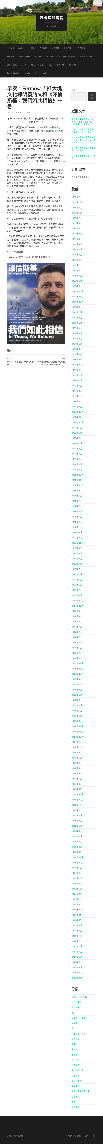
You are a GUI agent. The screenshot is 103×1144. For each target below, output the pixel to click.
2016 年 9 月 (76, 805)
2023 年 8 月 (76, 370)
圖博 (41, 65)
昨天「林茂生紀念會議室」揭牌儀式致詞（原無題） (83, 130)
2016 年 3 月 (76, 836)
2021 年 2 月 (76, 527)
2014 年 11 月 (77, 915)
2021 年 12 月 (77, 475)
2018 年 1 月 (76, 721)
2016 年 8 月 (76, 810)
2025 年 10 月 (77, 239)
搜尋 (73, 90)
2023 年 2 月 (76, 401)
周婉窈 (27, 112)
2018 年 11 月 (77, 668)
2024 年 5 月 (76, 328)
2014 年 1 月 (76, 967)
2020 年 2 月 (76, 590)
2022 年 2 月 (76, 464)
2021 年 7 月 (76, 501)
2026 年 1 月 (76, 223)
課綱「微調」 (12, 65)
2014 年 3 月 (76, 957)
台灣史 (32, 48)
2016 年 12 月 (77, 789)
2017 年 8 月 (76, 747)
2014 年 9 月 (76, 925)
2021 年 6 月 (76, 506)
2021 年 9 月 (76, 490)
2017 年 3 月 (76, 773)
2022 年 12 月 (77, 412)
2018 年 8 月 (76, 684)
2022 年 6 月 (76, 443)
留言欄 (55, 130)
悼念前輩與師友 (13, 73)
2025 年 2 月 (76, 281)
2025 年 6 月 (76, 260)
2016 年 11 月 (77, 794)
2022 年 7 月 (76, 438)
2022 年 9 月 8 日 (14, 112)
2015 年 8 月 (76, 873)
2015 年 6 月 (76, 883)
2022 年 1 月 (76, 469)
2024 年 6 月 (76, 323)
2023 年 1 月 (76, 406)
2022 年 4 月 (76, 453)
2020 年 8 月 (76, 558)
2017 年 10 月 (77, 737)
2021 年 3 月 (76, 522)
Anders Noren (82, 1136)
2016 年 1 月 (76, 846)
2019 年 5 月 (76, 637)
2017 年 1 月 (76, 784)
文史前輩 (55, 48)
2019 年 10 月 (77, 611)
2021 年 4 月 (76, 516)
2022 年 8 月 (76, 433)
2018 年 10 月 (77, 674)
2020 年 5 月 (76, 574)
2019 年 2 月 (76, 653)
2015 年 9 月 (76, 867)
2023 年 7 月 (76, 375)
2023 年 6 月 (76, 380)
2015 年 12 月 (77, 852)
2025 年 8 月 (76, 249)
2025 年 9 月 (76, 244)
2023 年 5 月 (76, 385)
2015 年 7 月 (76, 878)
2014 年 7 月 (76, 936)
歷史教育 (43, 48)
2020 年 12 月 (77, 537)
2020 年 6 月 (76, 569)
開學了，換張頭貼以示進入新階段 (20, 362)
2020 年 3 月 (76, 584)
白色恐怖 (81, 48)
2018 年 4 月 (76, 705)
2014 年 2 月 (76, 962)
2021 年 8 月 (76, 495)
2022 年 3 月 (76, 459)
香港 (33, 65)
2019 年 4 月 (76, 642)
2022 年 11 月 (77, 417)
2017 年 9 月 (76, 742)
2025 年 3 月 (76, 275)
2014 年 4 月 (76, 951)
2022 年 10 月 (77, 422)
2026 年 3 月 (76, 212)
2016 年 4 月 (76, 831)
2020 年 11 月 (77, 543)
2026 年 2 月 (76, 218)
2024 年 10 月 (77, 302)
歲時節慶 (72, 65)
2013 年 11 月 (77, 978)
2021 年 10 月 (77, 485)
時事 (24, 65)
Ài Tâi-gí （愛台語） (15, 48)
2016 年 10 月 (77, 799)
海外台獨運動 (24, 56)
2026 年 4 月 (76, 207)
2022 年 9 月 (76, 427)
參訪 (50, 65)
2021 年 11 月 (77, 480)
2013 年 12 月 (77, 972)
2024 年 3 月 (76, 338)
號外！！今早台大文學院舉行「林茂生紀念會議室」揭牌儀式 (83, 140)
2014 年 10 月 (77, 920)
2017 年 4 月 (76, 768)
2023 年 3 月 (76, 396)
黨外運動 (10, 56)
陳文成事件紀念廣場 (67, 56)
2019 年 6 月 (76, 632)
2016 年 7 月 (76, 815)
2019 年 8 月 (76, 621)
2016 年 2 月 (76, 841)
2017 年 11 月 (77, 731)
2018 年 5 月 (76, 700)
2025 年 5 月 (76, 265)
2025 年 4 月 (76, 270)
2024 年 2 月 (76, 344)
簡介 (36, 73)
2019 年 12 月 (77, 600)
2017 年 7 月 (76, 752)
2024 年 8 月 (76, 312)
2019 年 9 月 (76, 616)
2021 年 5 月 (76, 511)
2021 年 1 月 (76, 532)
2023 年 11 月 (77, 359)
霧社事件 (50, 56)
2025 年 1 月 (76, 286)
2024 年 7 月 (76, 317)
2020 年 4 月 (76, 579)
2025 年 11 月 (77, 233)
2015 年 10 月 (77, 862)
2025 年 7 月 (76, 254)
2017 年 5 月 (76, 763)
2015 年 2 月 (76, 904)
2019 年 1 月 (76, 658)
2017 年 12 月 (77, 726)
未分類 (27, 73)
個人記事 (60, 65)
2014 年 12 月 (77, 909)
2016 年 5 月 (76, 826)
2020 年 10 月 (77, 548)
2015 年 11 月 (77, 857)
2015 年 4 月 (76, 894)
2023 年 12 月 (77, 354)
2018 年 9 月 (76, 679)
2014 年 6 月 (76, 941)
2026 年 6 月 (76, 197)
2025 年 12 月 (77, 228)
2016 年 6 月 (76, 820)
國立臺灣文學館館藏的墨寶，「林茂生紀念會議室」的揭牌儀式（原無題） (83, 121)
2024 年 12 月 (77, 291)
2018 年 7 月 (76, 689)
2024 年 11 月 (77, 296)
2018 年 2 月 (76, 715)
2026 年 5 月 (76, 202)
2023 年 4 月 (76, 391)
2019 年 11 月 (77, 606)
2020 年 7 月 (76, 564)
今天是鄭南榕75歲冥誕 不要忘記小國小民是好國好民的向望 (51, 362)
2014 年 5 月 (76, 946)
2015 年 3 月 (76, 899)
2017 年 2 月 (76, 778)
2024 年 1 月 (76, 349)
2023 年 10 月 (77, 364)
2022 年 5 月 (76, 448)
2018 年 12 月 (77, 663)
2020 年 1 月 (76, 595)
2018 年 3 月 (76, 710)
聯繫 (45, 73)
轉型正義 (38, 56)
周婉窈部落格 (51, 18)
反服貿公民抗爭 (86, 56)
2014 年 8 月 (76, 930)
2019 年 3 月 (76, 647)
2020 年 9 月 (76, 553)
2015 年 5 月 (76, 888)
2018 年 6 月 (76, 695)
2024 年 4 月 (76, 333)
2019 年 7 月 (76, 626)
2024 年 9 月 (76, 307)
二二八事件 (68, 48)
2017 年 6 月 (76, 757)
